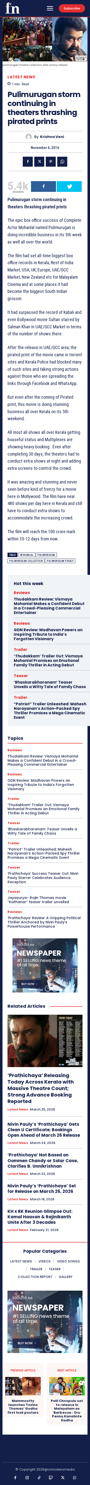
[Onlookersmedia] (12, 8)
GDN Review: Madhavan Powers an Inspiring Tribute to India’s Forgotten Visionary (48, 634)
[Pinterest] (51, 162)
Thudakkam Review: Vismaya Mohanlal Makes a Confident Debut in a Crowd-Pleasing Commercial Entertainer (49, 606)
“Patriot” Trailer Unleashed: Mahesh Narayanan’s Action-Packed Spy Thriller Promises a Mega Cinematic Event (50, 710)
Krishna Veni (52, 137)
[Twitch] (51, 1478)
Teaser (21, 676)
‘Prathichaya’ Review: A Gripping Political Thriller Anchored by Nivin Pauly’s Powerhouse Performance (44, 922)
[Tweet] (69, 186)
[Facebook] (28, 162)
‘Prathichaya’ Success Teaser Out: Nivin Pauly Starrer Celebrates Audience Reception (43, 877)
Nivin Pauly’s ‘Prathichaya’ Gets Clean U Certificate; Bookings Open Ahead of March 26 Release (44, 1129)
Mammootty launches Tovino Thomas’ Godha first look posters (23, 1406)
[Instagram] (27, 1478)
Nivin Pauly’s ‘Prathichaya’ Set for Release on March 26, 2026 (42, 1188)
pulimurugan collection (26, 561)
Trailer (20, 649)
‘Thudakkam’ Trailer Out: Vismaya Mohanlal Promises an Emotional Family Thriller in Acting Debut (48, 660)
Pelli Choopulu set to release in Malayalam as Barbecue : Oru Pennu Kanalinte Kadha (67, 1410)
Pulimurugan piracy (60, 561)
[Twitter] (39, 162)
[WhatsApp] (62, 162)
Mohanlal (27, 555)
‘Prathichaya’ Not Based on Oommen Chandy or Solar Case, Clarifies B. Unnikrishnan (43, 1160)
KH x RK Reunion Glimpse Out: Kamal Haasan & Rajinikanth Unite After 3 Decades (40, 1216)
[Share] (43, 186)
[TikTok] (39, 1478)
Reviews (22, 593)
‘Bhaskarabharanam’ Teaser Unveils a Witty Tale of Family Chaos (50, 684)
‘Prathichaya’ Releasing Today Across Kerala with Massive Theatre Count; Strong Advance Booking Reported (41, 1088)
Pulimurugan (46, 555)
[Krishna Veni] (30, 137)
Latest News (22, 77)
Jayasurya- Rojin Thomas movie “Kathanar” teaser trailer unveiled (38, 899)
